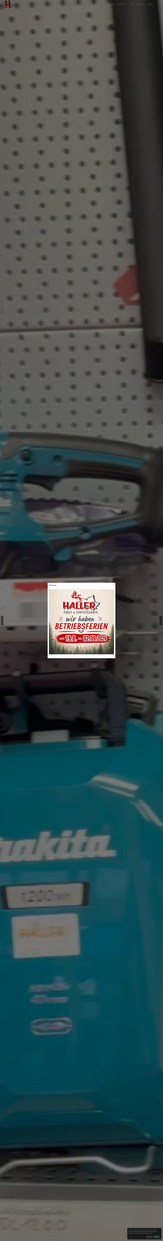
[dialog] (81, 620)
